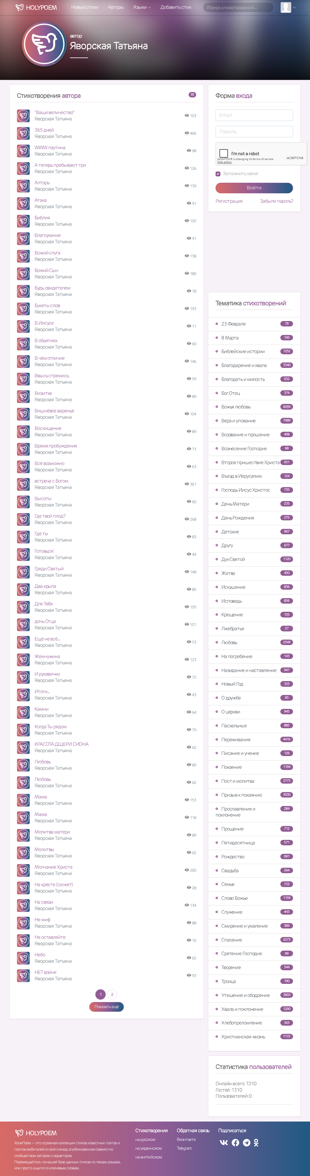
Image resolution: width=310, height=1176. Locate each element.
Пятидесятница (255, 843)
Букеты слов (47, 305)
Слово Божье (255, 898)
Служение (255, 912)
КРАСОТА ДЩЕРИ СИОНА (61, 744)
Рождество (255, 856)
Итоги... (42, 691)
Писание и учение (255, 753)
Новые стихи (84, 7)
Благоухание (48, 235)
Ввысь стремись (52, 375)
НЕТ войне (45, 972)
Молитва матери (52, 832)
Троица (255, 981)
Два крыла (45, 586)
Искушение (255, 587)
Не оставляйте (50, 937)
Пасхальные (255, 725)
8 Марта (255, 338)
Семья (255, 884)
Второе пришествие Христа (255, 462)
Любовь (42, 761)
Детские (255, 532)
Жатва (255, 573)
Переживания (255, 739)
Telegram (184, 1148)
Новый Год (255, 684)
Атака (41, 200)
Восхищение (48, 428)
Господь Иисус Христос (255, 490)
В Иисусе (44, 323)
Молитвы (44, 849)
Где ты (41, 533)
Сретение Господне (255, 953)
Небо (40, 955)
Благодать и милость (255, 379)
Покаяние (255, 767)
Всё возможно (49, 463)
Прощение (255, 829)
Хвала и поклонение (255, 1009)
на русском (145, 1139)
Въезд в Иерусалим (255, 476)
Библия (42, 218)
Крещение (255, 614)
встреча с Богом (51, 481)
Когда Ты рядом (51, 726)
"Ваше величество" (54, 112)
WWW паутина (50, 147)
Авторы (116, 7)
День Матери (255, 504)
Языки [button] (140, 7)
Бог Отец (255, 393)
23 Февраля (255, 324)
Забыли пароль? (276, 201)
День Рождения (255, 518)
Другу (255, 545)
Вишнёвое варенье (54, 411)
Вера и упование (255, 421)
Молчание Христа (53, 867)
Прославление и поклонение (252, 812)
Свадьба (255, 870)
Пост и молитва (255, 781)
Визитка (43, 393)
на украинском (148, 1148)
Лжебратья (255, 628)
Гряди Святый (49, 568)
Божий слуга (47, 253)
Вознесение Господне (255, 448)
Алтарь (42, 182)
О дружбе (255, 698)
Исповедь (255, 601)
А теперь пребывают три (60, 165)
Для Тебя (44, 604)
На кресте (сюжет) (54, 884)
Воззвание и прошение (255, 434)
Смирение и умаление (255, 926)
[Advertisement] (254, 254)
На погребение (255, 656)
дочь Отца (45, 621)
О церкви (255, 712)
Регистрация (229, 201)
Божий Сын (46, 270)
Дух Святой (255, 559)
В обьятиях (46, 340)
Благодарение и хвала (255, 365)
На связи (44, 902)
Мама (41, 797)
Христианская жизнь (255, 1037)
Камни (41, 709)
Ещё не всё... (47, 639)
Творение (255, 967)
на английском (148, 1157)
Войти (254, 188)
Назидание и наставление (255, 670)
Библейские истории (255, 351)
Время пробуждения (56, 446)
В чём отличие (49, 358)
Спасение (255, 940)
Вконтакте (186, 1139)
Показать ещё (106, 1006)
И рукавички (47, 674)
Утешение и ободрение (255, 995)
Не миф (42, 919)
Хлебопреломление (255, 1023)
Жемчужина (47, 656)
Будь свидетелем (52, 288)
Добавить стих (175, 7)
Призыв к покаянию (255, 795)
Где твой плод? (50, 516)
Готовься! (44, 551)
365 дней (44, 130)
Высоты (43, 498)
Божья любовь (255, 407)
